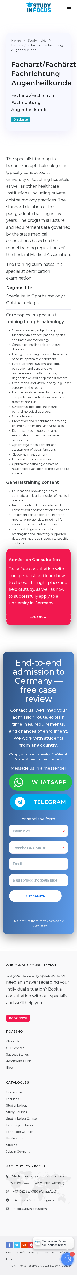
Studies (11, 1145)
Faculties (12, 1099)
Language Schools (19, 1125)
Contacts (12, 1252)
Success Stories (17, 1054)
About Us (13, 1041)
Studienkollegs (16, 1105)
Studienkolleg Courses (22, 1119)
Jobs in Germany (18, 1151)
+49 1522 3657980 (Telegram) (34, 1200)
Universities (14, 1092)
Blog (9, 1068)
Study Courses (16, 1112)
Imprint (11, 1259)
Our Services (15, 1048)
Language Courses (19, 1132)
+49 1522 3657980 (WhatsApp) (34, 1191)
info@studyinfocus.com (30, 1209)
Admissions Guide (19, 1061)
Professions (14, 1138)
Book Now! (38, 616)
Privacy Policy (38, 925)
